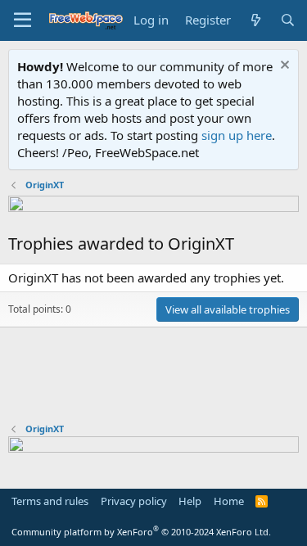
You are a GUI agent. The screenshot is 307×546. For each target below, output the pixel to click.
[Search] (288, 20)
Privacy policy (134, 501)
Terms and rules (49, 501)
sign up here (236, 135)
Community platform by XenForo (141, 532)
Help (189, 501)
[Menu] (22, 20)
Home (229, 501)
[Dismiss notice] (283, 66)
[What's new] (255, 20)
